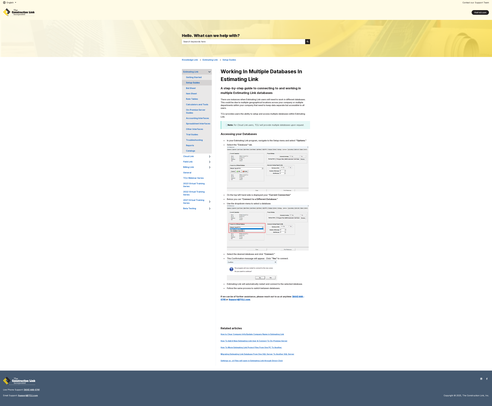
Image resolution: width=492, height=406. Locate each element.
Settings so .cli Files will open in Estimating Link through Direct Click (252, 361)
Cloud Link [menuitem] (188, 156)
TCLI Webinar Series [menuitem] (193, 178)
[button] (210, 72)
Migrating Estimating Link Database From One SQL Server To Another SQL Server (257, 354)
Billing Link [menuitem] (188, 167)
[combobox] (243, 41)
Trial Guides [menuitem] (192, 134)
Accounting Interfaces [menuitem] (197, 118)
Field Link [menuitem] (188, 161)
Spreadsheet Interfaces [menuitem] (198, 123)
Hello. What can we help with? (211, 35)
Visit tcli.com (480, 12)
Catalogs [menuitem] (190, 150)
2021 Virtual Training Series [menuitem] (193, 201)
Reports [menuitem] (190, 145)
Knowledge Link (190, 60)
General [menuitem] (187, 172)
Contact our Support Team (476, 2)
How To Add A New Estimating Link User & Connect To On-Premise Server (254, 341)
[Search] (307, 41)
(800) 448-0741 (32, 389)
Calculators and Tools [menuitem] (197, 104)
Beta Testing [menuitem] (189, 208)
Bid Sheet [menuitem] (191, 88)
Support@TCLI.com (239, 299)
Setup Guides (229, 60)
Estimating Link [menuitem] (190, 71)
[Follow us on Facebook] (487, 379)
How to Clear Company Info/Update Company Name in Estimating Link (252, 334)
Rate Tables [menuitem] (192, 99)
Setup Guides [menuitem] (193, 82)
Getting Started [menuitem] (194, 77)
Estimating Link (210, 60)
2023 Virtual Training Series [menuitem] (194, 185)
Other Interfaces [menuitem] (194, 129)
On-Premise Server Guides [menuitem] (195, 111)
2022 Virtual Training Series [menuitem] (194, 193)
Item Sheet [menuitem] (191, 93)
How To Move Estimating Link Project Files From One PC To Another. (251, 347)
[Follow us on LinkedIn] (481, 379)
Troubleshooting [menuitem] (194, 140)
